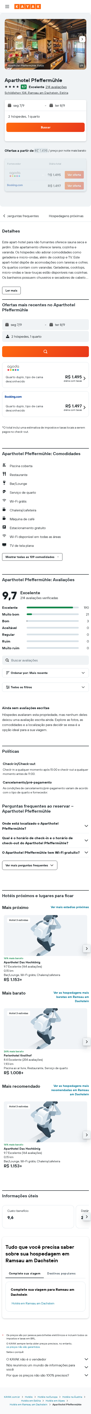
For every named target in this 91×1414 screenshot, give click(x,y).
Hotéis (29, 1396)
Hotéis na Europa (47, 1396)
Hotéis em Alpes (55, 1400)
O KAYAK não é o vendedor (26, 1359)
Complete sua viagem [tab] (24, 1273)
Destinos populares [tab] (61, 1273)
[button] (7, 6)
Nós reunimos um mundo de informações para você (40, 1367)
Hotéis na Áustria (72, 1396)
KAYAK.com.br (12, 1396)
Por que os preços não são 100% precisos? (37, 1375)
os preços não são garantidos (23, 1346)
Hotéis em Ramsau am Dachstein (33, 1303)
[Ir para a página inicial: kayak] (27, 6)
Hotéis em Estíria (31, 1400)
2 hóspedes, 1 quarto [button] (24, 116)
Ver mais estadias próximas (70, 907)
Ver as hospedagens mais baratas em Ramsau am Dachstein (71, 997)
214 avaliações (56, 87)
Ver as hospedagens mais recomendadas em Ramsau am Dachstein (70, 1090)
